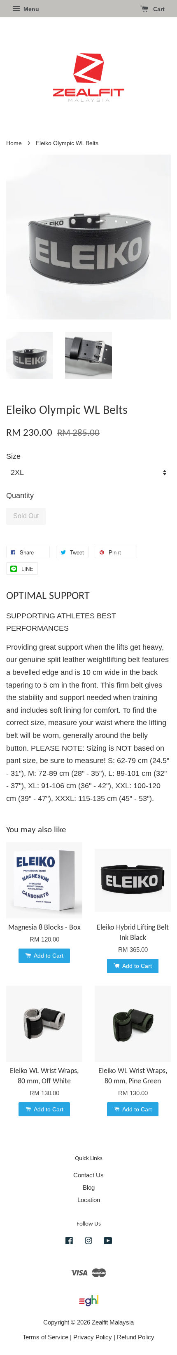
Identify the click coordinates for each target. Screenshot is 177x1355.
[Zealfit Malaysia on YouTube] (108, 1241)
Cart (158, 9)
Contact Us (88, 1175)
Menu (30, 9)
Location (88, 1199)
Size (13, 456)
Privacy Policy (92, 1337)
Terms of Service (45, 1337)
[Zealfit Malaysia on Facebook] (69, 1241)
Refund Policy (135, 1337)
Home (14, 143)
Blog (89, 1187)
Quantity (20, 495)
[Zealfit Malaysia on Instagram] (88, 1241)
